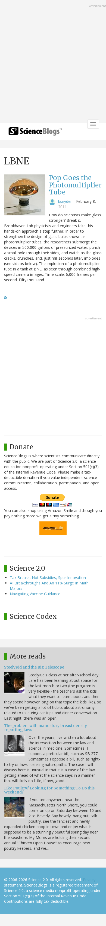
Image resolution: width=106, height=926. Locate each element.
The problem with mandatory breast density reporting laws (45, 727)
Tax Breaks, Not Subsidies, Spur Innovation (48, 577)
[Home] (35, 132)
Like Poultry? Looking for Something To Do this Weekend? (49, 790)
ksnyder (65, 201)
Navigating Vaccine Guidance (35, 593)
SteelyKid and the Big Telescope (34, 667)
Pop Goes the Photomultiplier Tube (75, 185)
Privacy (89, 879)
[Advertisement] (53, 62)
